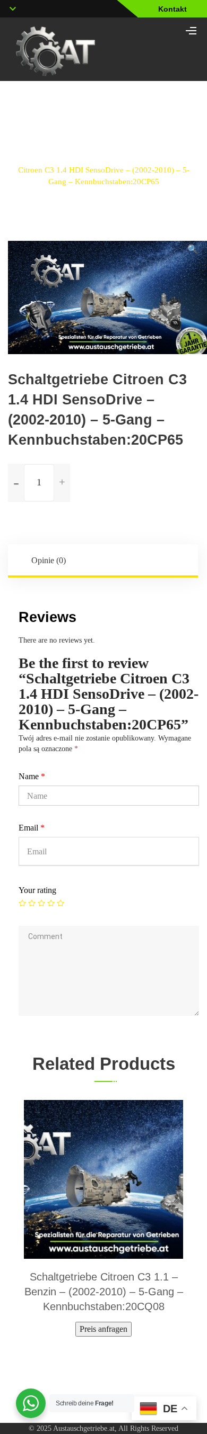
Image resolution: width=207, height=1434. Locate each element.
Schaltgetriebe (81, 158)
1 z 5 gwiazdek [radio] (22, 903)
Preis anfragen (103, 1328)
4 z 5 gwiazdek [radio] (51, 903)
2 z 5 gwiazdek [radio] (32, 903)
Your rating (37, 890)
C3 (169, 158)
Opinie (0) (48, 560)
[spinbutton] (39, 482)
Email (32, 827)
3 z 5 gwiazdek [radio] (41, 903)
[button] (192, 249)
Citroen (134, 158)
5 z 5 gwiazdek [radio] (60, 903)
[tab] (103, 560)
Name (32, 776)
